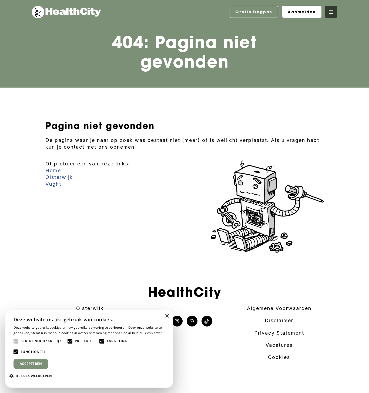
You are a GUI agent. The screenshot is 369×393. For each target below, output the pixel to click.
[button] (33, 375)
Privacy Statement (279, 333)
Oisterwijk (59, 177)
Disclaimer (279, 320)
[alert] (89, 349)
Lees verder (152, 333)
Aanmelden (302, 11)
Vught (53, 184)
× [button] (167, 316)
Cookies (279, 357)
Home (53, 170)
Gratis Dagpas (253, 11)
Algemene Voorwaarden (279, 308)
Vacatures (279, 345)
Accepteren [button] (31, 363)
